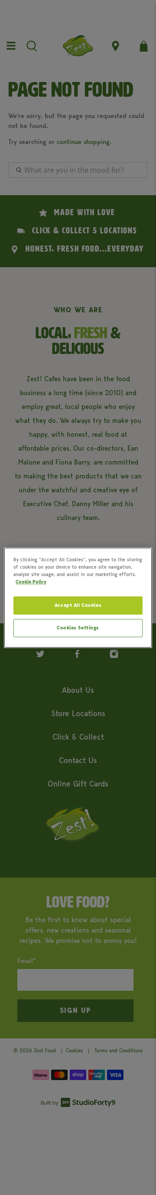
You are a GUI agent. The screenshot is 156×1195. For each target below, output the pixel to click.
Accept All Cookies (78, 605)
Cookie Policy (31, 582)
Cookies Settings (78, 628)
